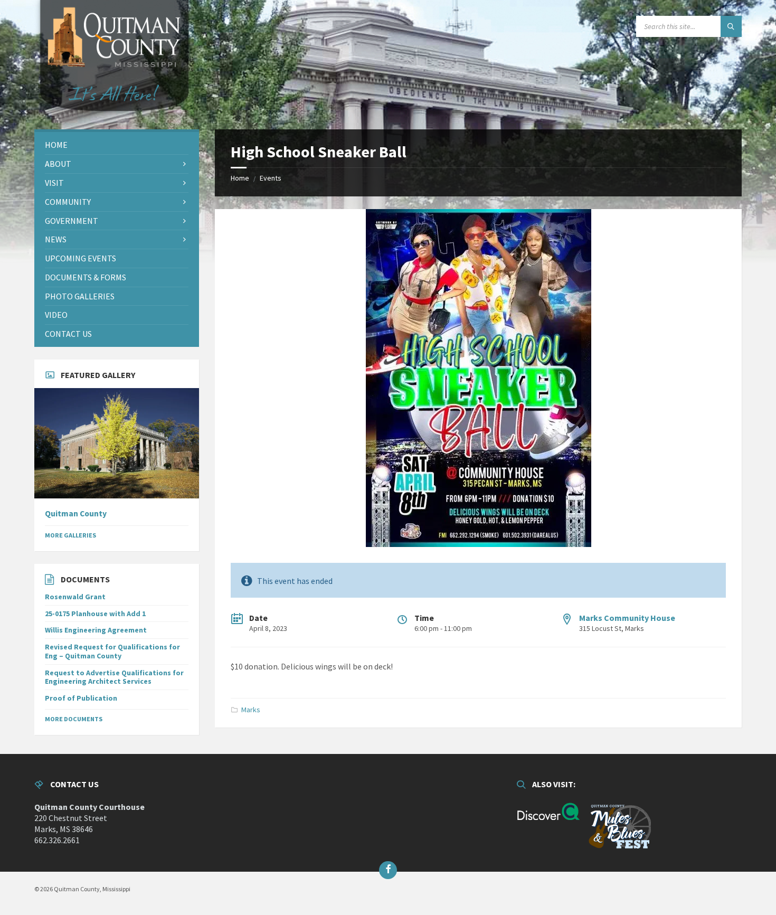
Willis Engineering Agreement (96, 630)
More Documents (73, 719)
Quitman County (76, 513)
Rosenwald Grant (75, 596)
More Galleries (70, 535)
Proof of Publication (81, 698)
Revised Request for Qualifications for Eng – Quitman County (112, 651)
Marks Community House (627, 617)
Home (240, 178)
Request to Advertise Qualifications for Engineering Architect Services (114, 677)
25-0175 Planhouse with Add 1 (95, 613)
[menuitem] (116, 145)
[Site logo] (113, 124)
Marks (250, 709)
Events (270, 178)
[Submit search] (731, 26)
